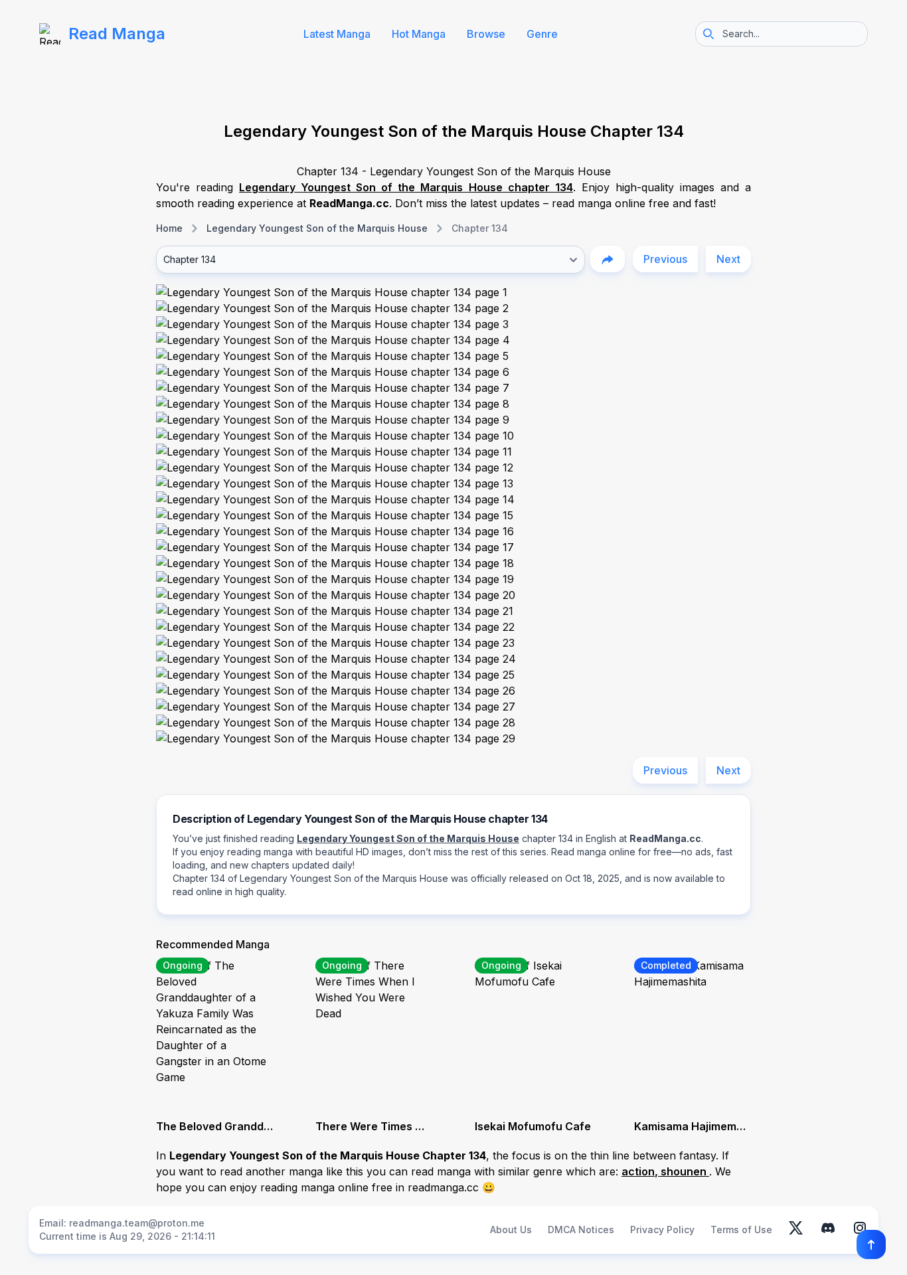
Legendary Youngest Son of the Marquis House (317, 228)
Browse (486, 34)
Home (169, 228)
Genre (542, 34)
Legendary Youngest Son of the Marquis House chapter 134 (406, 187)
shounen (685, 1171)
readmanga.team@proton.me (137, 1223)
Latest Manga (337, 34)
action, (641, 1171)
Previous (665, 259)
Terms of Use (741, 1229)
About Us (511, 1229)
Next (728, 259)
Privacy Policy (662, 1229)
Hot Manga (419, 34)
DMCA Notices (581, 1229)
